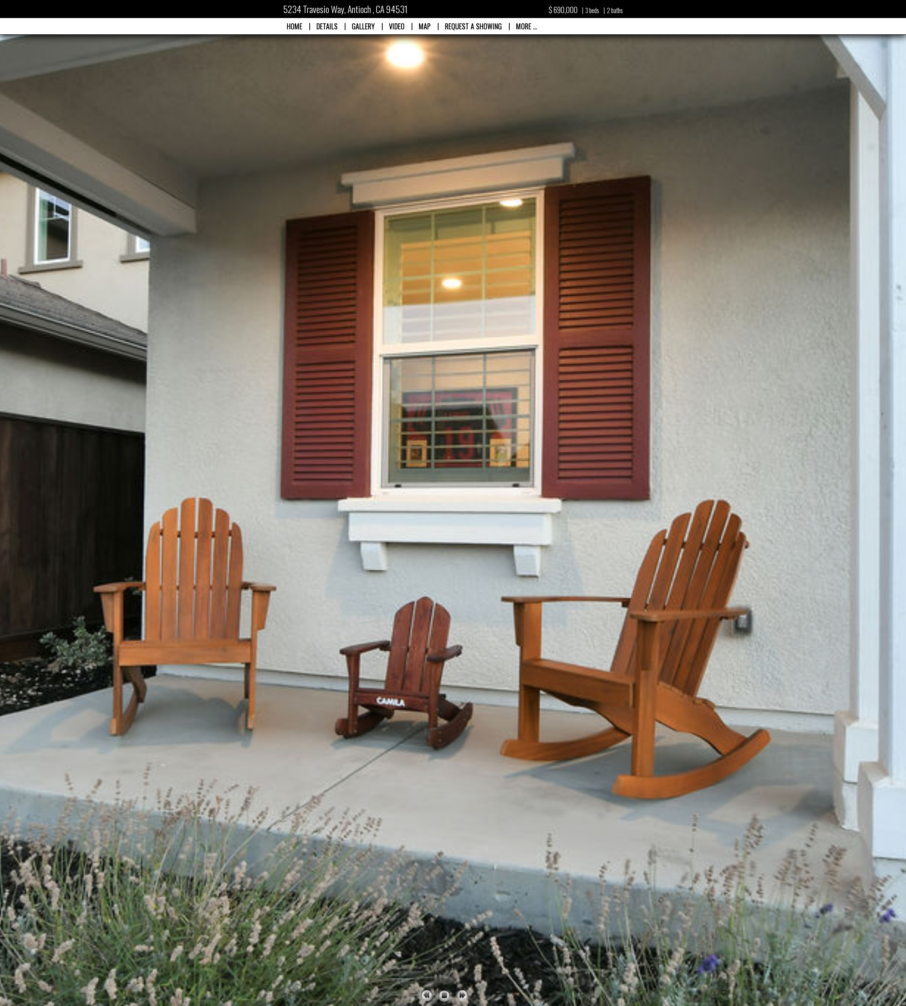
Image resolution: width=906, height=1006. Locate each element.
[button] (396, 26)
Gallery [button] (363, 26)
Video (397, 26)
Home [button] (294, 26)
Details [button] (327, 26)
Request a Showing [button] (473, 26)
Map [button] (425, 26)
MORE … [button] (526, 26)
